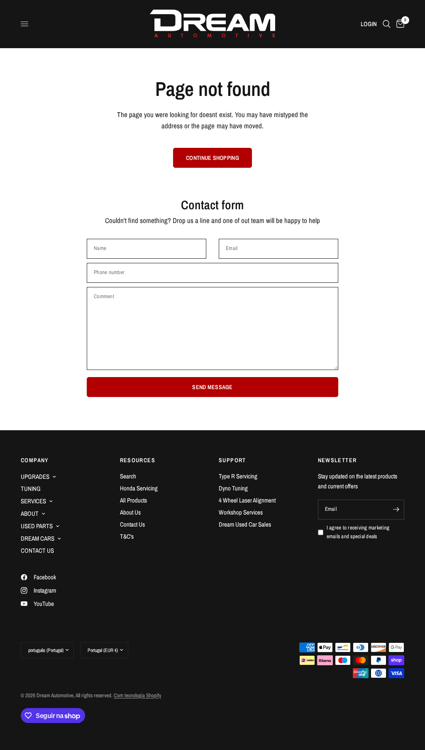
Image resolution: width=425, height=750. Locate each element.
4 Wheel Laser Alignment (247, 500)
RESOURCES (138, 460)
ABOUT (30, 513)
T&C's (127, 536)
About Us (130, 512)
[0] (398, 24)
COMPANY (35, 460)
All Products (133, 500)
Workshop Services (241, 512)
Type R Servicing (238, 476)
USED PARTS (37, 526)
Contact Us (132, 524)
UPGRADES (35, 476)
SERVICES (33, 501)
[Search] (386, 24)
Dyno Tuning (233, 488)
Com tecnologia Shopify (137, 695)
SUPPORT (232, 460)
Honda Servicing (139, 488)
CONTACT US (37, 550)
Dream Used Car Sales (245, 524)
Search (128, 476)
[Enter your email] (396, 510)
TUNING (31, 488)
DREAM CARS (37, 538)
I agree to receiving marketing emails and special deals (358, 532)
